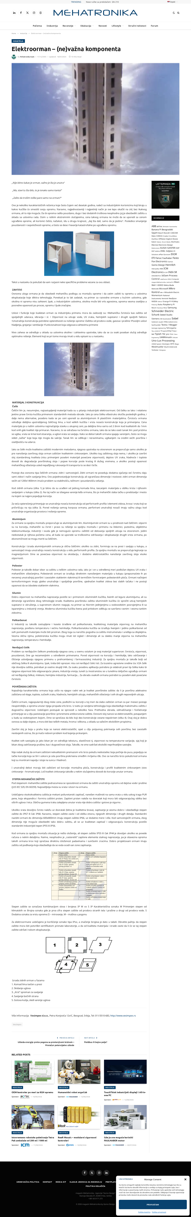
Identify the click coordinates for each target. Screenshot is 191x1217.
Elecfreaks (175, 242)
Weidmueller (158, 346)
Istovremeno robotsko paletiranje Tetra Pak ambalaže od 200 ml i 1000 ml (33, 1139)
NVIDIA (154, 301)
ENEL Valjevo (167, 251)
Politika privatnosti (159, 1212)
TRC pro (165, 334)
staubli (160, 322)
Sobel (175, 318)
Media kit (61, 1182)
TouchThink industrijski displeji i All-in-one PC (125, 1094)
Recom (154, 308)
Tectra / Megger (169, 324)
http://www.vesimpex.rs (123, 1015)
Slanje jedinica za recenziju (86, 1182)
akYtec (159, 226)
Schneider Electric (163, 311)
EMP (177, 248)
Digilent (169, 239)
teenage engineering (159, 328)
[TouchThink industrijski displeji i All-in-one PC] (125, 1072)
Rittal (165, 308)
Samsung (172, 307)
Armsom (166, 227)
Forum (154, 25)
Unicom (175, 337)
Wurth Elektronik (170, 347)
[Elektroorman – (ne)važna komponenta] (95, 119)
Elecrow (155, 245)
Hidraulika (155, 269)
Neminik (165, 298)
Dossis (175, 239)
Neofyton (173, 298)
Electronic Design (166, 245)
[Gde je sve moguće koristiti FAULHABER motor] (125, 1117)
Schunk (155, 314)
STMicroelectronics (170, 322)
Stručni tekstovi (137, 25)
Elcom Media (166, 242)
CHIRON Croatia (162, 236)
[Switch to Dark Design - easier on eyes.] (173, 13)
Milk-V (162, 292)
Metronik (155, 289)
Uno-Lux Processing (163, 340)
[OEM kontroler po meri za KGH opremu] (33, 1072)
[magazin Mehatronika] (95, 12)
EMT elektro (156, 251)
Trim (171, 334)
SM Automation (165, 319)
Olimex (160, 301)
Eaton (154, 242)
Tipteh (158, 333)
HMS (161, 269)
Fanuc (158, 258)
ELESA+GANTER (167, 247)
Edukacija (86, 25)
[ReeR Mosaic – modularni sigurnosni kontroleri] (79, 1117)
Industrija (52, 25)
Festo (176, 258)
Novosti (103, 25)
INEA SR (172, 272)
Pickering (154, 305)
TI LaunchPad (166, 331)
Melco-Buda (169, 285)
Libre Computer (173, 279)
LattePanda (163, 279)
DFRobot (162, 239)
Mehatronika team (27, 57)
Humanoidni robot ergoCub (72, 1092)
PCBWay (174, 301)
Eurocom (167, 254)
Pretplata (111, 1182)
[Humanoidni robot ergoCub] (79, 1072)
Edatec (159, 242)
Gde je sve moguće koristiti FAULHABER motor (118, 1139)
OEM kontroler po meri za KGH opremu (32, 1092)
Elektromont (156, 248)
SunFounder (156, 325)
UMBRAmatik (166, 337)
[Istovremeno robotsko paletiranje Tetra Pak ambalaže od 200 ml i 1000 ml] (33, 1117)
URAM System (156, 344)
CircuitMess (172, 236)
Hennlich (170, 264)
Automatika (173, 227)
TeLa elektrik (156, 331)
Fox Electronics (159, 261)
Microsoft (163, 288)
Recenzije (68, 25)
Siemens (156, 318)
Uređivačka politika (27, 1182)
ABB (154, 226)
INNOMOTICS (156, 276)
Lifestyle (116, 25)
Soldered (155, 322)
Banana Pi (156, 229)
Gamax (170, 262)
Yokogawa (162, 350)
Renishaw (160, 308)
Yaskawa (155, 350)
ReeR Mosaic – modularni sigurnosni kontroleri (77, 1139)
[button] (185, 1179)
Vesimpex (17, 1024)
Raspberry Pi (169, 304)
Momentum (157, 295)
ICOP (166, 272)
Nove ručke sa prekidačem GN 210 (102, 2)
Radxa (160, 304)
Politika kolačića (144, 1212)
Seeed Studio (166, 314)
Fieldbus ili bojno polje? (95, 1042)
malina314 (170, 282)
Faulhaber (167, 258)
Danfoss (155, 239)
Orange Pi (167, 301)
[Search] (178, 13)
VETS (172, 344)
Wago (177, 344)
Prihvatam (153, 1204)
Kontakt (47, 1182)
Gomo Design (158, 264)
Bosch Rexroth (164, 233)
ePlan (161, 254)
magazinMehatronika (159, 282)
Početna (37, 25)
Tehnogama (171, 328)
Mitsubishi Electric (171, 292)
